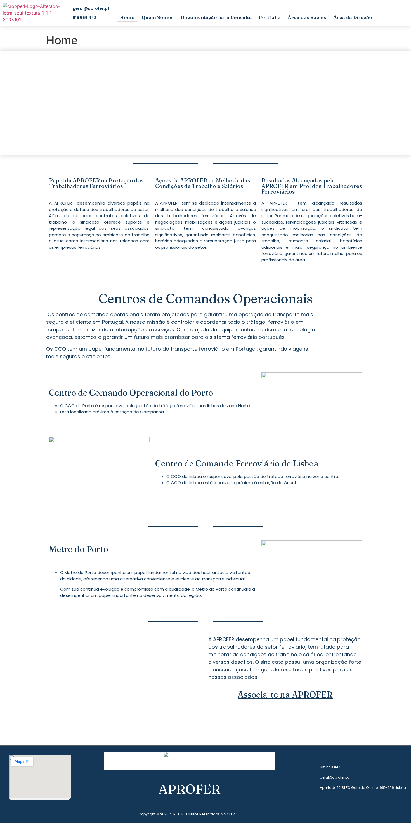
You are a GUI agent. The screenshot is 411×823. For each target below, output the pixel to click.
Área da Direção (352, 17)
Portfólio (270, 17)
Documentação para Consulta (216, 17)
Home (127, 17)
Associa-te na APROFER (285, 695)
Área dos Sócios (307, 17)
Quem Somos (157, 17)
